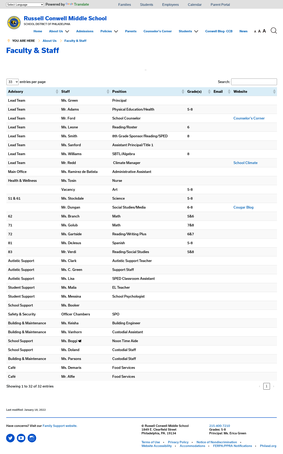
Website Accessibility (157, 446)
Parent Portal (220, 4)
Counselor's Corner (249, 118)
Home (38, 31)
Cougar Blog (243, 207)
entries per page (33, 82)
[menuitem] (99, 5)
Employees (170, 4)
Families (124, 4)
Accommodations (192, 446)
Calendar (195, 4)
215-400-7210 (219, 425)
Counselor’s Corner (158, 31)
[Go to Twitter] (10, 437)
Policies (106, 31)
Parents (131, 31)
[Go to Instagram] (32, 437)
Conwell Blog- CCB (218, 31)
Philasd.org (268, 446)
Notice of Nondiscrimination (217, 442)
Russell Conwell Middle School (65, 18)
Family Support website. (60, 425)
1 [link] (266, 386)
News (243, 31)
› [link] (273, 386)
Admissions (84, 31)
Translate (81, 4)
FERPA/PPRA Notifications (232, 446)
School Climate (245, 163)
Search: (224, 82)
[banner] (141, 27)
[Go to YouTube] (21, 437)
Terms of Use (151, 442)
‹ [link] (259, 386)
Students (146, 4)
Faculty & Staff (75, 40)
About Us (56, 31)
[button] (57, 91)
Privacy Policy (178, 442)
